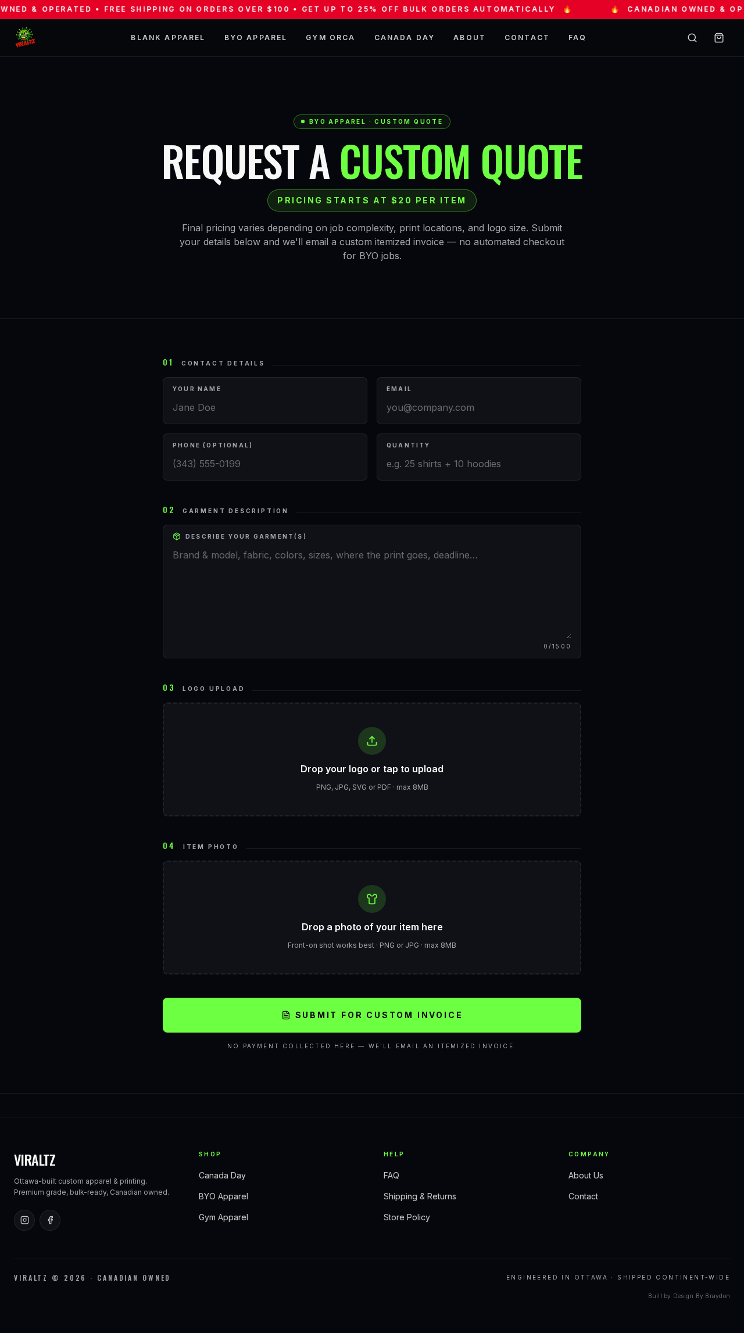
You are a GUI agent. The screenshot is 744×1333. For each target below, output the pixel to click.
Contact (527, 37)
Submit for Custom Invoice (379, 1015)
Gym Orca (330, 37)
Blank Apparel (168, 37)
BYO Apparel (256, 37)
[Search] (692, 38)
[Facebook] (50, 1220)
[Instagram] (24, 1220)
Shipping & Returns (420, 1196)
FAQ (577, 37)
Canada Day (404, 37)
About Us (585, 1175)
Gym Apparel (223, 1217)
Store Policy (407, 1217)
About (469, 37)
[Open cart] (719, 38)
